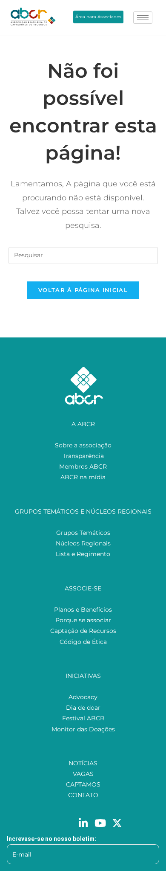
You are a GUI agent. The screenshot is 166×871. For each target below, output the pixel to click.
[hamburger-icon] (142, 17)
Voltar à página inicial (83, 290)
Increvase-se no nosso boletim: (51, 838)
